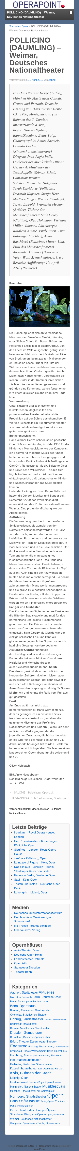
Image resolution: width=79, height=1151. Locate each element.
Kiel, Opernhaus (46, 1068)
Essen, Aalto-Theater (43, 1041)
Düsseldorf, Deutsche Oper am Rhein (30, 1037)
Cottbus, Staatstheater (55, 1019)
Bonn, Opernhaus (22, 1006)
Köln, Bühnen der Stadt (30, 1073)
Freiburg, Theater (37, 1046)
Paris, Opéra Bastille (25, 1101)
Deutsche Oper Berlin (28, 954)
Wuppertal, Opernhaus (22, 1123)
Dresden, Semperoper (26, 1032)
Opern (25, 26)
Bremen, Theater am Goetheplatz (29, 1010)
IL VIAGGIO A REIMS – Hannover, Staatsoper (39, 798)
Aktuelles (47, 992)
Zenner (52, 80)
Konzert (59, 1068)
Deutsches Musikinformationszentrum (38, 912)
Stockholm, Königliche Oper (26, 1114)
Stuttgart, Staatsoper (54, 1114)
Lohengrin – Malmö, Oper (30, 892)
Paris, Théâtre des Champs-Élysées (33, 1110)
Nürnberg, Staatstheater (28, 1096)
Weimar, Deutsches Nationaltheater (30, 1118)
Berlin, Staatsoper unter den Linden (29, 1001)
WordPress (39, 1149)
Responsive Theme (49, 1146)
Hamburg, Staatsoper (24, 1055)
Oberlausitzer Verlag (27, 930)
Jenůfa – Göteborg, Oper (30, 858)
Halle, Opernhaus (57, 1051)
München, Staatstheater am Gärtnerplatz (32, 1091)
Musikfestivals (53, 1086)
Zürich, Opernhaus (48, 1123)
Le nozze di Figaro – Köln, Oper (34, 862)
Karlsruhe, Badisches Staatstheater (31, 1064)
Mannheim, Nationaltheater (26, 1086)
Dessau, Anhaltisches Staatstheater (29, 1028)
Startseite (14, 26)
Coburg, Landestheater (26, 1019)
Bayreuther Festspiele (21, 997)
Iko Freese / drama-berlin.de (32, 925)
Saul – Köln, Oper (25, 879)
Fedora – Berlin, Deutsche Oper (34, 875)
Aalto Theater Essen (27, 950)
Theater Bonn (23, 971)
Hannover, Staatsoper (50, 1055)
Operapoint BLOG (24, 1146)
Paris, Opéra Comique (53, 1101)
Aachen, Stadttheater (24, 992)
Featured (19, 1046)
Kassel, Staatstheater (23, 1068)
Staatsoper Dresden (27, 967)
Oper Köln (20, 963)
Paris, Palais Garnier (21, 1105)
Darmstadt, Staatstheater (23, 1024)
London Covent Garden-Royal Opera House (35, 1082)
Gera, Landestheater (58, 1046)
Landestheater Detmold (29, 959)
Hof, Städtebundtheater (25, 1059)
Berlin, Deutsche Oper (47, 996)
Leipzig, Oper (19, 1077)
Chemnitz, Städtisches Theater (28, 1014)
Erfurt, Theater (19, 1041)
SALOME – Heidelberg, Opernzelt (33, 792)
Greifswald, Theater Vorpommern (28, 1051)
